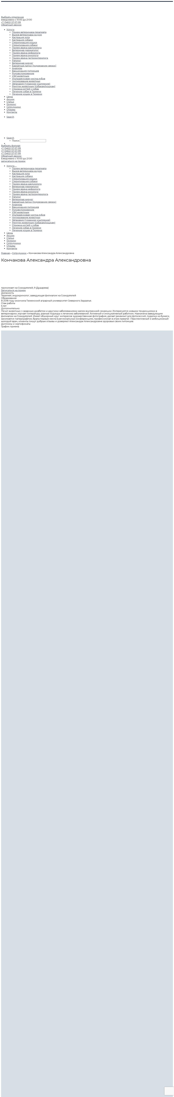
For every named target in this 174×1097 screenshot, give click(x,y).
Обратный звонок (11, 25)
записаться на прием (13, 161)
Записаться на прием (13, 290)
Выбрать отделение (12, 17)
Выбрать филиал (10, 145)
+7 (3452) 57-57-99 (11, 22)
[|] (18, 14)
